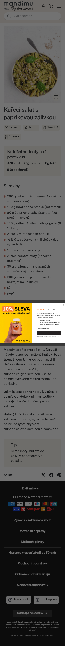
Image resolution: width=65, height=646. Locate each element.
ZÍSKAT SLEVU (48, 333)
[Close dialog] (63, 305)
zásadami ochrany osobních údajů (54, 336)
